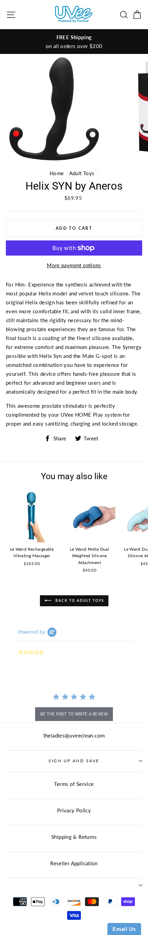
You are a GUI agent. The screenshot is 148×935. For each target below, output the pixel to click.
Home (57, 173)
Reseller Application (74, 863)
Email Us (124, 929)
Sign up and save (74, 760)
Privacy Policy (74, 810)
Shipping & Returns (74, 837)
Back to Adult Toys (79, 600)
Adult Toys (82, 173)
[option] (74, 41)
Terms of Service (74, 784)
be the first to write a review (74, 714)
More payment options (74, 265)
